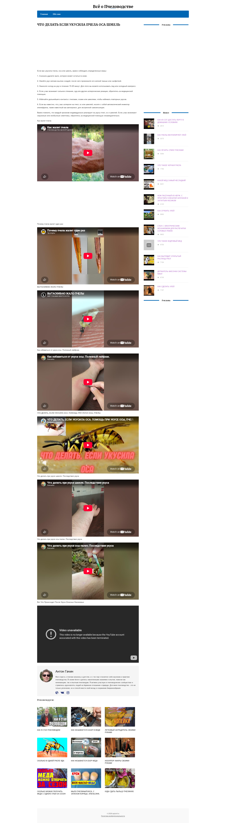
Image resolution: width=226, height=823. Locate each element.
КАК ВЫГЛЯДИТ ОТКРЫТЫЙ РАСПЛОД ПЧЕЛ (169, 257)
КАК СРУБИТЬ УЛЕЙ (165, 210)
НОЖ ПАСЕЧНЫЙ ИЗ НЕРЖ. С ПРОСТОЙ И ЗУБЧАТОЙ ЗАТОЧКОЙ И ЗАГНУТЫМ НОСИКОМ (172, 198)
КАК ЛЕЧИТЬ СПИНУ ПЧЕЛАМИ (170, 150)
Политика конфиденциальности (113, 816)
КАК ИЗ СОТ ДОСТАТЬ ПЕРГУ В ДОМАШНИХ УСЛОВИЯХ (170, 120)
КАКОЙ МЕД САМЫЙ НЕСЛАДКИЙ (171, 180)
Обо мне (57, 14)
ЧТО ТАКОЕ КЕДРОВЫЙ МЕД (169, 241)
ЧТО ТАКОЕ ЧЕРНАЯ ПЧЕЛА (169, 165)
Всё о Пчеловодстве (113, 6)
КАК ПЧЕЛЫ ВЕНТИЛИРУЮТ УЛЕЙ (171, 135)
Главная (44, 14)
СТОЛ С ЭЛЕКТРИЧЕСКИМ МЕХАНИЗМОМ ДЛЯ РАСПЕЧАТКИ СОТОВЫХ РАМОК (171, 228)
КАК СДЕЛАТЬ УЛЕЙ (165, 286)
